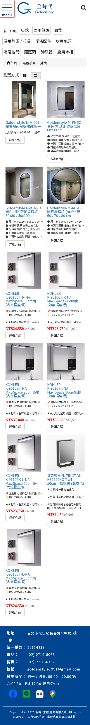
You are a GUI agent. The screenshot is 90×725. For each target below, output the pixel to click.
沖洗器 (47, 52)
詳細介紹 (15, 140)
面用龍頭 (41, 30)
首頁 (13, 63)
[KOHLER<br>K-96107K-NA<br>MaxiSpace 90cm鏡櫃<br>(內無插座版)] (66, 361)
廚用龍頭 (64, 41)
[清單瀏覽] (25, 75)
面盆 (58, 30)
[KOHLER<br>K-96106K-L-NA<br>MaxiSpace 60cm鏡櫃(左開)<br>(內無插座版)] (24, 453)
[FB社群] (13, 693)
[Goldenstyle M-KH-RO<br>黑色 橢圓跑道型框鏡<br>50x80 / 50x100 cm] (24, 185)
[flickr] (39, 693)
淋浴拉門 (11, 52)
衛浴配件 (43, 41)
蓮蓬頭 (30, 52)
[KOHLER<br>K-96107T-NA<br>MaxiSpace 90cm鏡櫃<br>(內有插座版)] (24, 361)
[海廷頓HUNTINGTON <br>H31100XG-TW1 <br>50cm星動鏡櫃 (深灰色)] (66, 453)
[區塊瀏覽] (36, 75)
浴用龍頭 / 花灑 (17, 41)
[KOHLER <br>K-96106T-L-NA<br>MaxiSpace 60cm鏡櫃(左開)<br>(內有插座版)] (24, 547)
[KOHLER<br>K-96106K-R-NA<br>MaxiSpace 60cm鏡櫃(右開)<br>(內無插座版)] (66, 270)
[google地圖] (10, 640)
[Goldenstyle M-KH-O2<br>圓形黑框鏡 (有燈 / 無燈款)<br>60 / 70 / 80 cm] (66, 185)
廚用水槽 (65, 52)
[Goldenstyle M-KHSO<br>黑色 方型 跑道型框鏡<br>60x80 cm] (66, 99)
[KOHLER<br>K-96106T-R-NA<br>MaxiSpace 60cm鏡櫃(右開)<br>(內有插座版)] (24, 270)
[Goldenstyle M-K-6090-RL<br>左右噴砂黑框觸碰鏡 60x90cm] (24, 99)
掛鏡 (25, 30)
